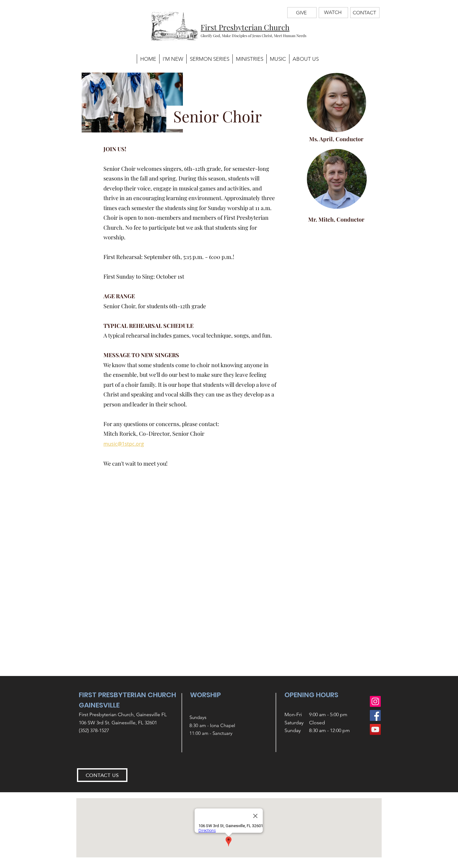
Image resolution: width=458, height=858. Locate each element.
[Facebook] (375, 715)
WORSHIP (205, 695)
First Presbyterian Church (245, 27)
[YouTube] (375, 729)
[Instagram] (375, 701)
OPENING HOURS (311, 695)
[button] (249, 59)
